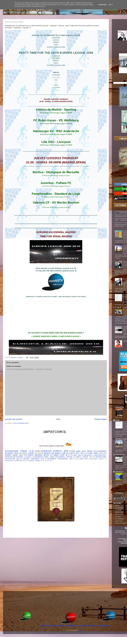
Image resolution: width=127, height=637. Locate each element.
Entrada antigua (100, 419)
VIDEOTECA (118, 521)
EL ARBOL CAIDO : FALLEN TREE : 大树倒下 (90, 458)
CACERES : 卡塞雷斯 (34, 460)
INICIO (117, 505)
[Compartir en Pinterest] (38, 358)
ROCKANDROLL (120, 519)
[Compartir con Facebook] (36, 358)
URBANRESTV (119, 407)
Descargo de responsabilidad (66, 626)
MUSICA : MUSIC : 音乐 (14, 455)
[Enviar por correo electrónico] (30, 358)
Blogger (80, 630)
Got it (110, 4)
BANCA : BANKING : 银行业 (38, 455)
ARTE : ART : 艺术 (77, 453)
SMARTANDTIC (120, 454)
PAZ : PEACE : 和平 (47, 460)
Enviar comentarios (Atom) (21, 423)
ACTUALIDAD (119, 508)
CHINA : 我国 (77, 455)
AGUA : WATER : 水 (30, 453)
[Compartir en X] (34, 358)
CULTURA (118, 516)
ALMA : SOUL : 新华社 (84, 451)
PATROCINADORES (121, 523)
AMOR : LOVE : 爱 (61, 455)
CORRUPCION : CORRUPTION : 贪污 (15, 460)
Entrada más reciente (13, 419)
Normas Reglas (104, 626)
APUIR (117, 420)
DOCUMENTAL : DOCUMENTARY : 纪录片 (60, 459)
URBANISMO (119, 512)
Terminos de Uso (46, 626)
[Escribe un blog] (32, 358)
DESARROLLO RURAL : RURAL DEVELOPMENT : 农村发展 (53, 457)
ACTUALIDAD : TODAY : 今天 (19, 451)
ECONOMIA (118, 510)
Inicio (58, 419)
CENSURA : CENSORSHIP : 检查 (33, 459)
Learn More (102, 4)
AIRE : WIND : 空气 (96, 453)
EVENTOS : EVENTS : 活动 (54, 451)
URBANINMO (119, 472)
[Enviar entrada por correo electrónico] (26, 357)
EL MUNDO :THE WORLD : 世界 (54, 453)
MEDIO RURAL (119, 514)
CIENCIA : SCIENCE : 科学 (84, 457)
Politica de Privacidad (87, 626)
